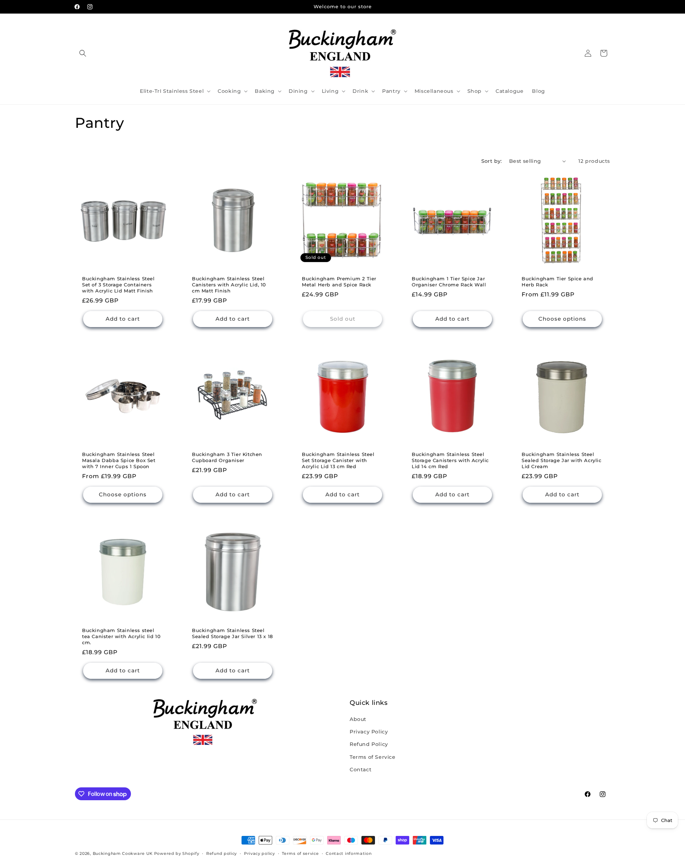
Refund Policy (369, 744)
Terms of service (300, 853)
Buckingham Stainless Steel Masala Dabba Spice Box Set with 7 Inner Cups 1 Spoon (119, 460)
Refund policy (221, 853)
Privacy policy (259, 853)
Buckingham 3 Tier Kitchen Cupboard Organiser (227, 457)
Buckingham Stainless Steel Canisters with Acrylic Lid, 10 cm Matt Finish (229, 285)
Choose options (562, 318)
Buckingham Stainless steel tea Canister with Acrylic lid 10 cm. (121, 636)
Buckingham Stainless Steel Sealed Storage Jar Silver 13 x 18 (232, 633)
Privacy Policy (369, 731)
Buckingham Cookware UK (123, 853)
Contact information (348, 853)
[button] (83, 53)
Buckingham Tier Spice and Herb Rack (557, 281)
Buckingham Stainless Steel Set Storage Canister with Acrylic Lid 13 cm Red (338, 460)
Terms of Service (373, 757)
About (358, 719)
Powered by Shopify (176, 853)
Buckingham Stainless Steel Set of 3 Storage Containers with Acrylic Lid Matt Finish (118, 285)
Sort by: (491, 161)
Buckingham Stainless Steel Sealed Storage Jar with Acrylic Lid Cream (562, 460)
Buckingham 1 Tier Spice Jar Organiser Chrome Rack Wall (449, 281)
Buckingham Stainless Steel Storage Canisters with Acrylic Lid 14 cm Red (450, 460)
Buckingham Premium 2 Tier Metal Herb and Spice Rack (339, 281)
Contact (360, 769)
